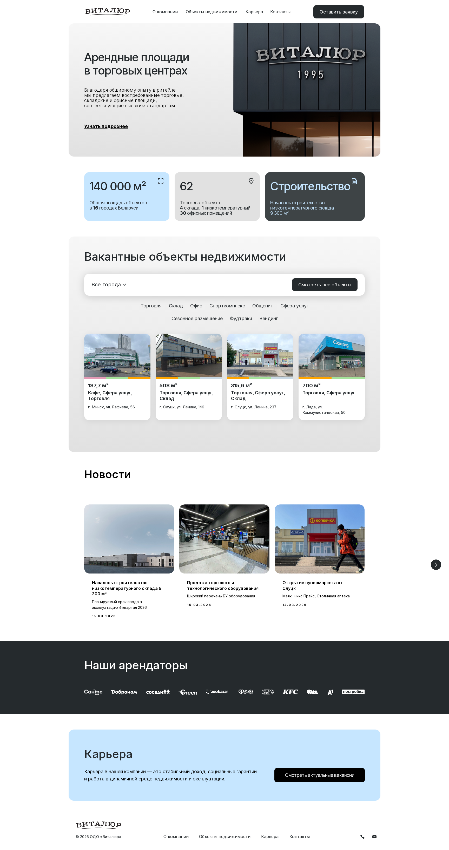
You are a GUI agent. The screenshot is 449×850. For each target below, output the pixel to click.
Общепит (262, 305)
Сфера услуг (294, 305)
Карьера (254, 11)
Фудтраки (241, 318)
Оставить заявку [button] (339, 12)
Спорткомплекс (227, 305)
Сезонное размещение (197, 318)
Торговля (151, 305)
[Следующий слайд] (436, 564)
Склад (176, 305)
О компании (165, 11)
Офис (196, 305)
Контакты (280, 11)
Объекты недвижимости (211, 11)
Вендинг (268, 318)
